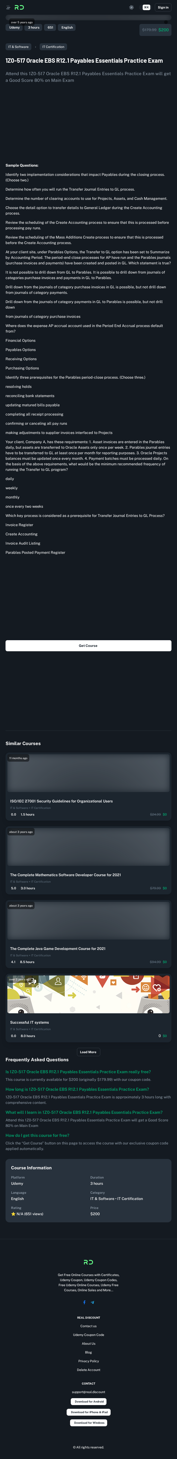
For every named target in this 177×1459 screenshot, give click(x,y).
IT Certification (53, 47)
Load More (88, 1052)
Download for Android (89, 1401)
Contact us (88, 1326)
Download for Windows (89, 1422)
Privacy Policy (88, 1361)
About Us (88, 1343)
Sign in (163, 7)
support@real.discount (88, 1392)
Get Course (88, 646)
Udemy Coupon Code (88, 1335)
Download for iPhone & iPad (89, 1412)
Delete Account (88, 1370)
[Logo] (19, 7)
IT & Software (18, 47)
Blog (88, 1352)
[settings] (131, 7)
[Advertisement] (88, 121)
